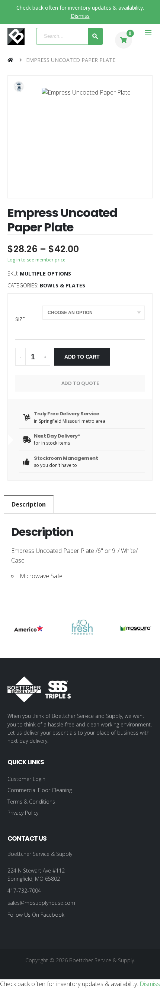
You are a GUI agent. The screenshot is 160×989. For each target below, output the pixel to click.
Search (95, 36)
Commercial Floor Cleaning (39, 790)
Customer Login (26, 778)
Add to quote (80, 383)
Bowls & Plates (62, 285)
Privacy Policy (22, 812)
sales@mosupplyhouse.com (41, 902)
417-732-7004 (24, 890)
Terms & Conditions (31, 801)
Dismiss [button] (80, 15)
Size (20, 319)
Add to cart (82, 357)
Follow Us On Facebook (35, 914)
